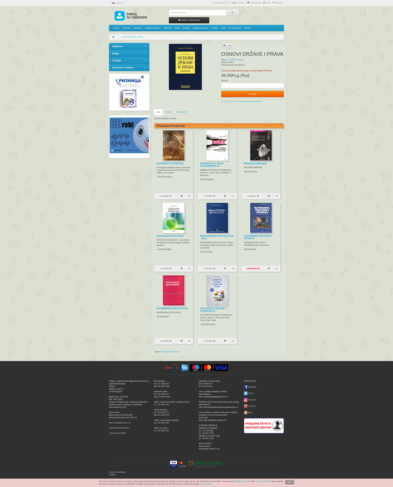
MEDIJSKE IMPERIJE (255, 163)
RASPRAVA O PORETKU (170, 163)
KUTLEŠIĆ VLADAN (235, 60)
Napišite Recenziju (254, 101)
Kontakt (247, 28)
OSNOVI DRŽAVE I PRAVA (132, 37)
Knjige (177, 28)
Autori (223, 28)
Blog (250, 413)
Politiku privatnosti (242, 481)
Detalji (168, 112)
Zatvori (289, 482)
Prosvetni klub (235, 28)
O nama (116, 28)
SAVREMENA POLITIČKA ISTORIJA (257, 237)
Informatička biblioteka (170, 352)
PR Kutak (126, 28)
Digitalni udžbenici (153, 28)
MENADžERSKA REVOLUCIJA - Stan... (216, 237)
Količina (224, 81)
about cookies (206, 484)
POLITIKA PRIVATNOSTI (119, 428)
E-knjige (186, 28)
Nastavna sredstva (200, 28)
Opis (158, 112)
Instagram (252, 400)
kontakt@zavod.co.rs (122, 423)
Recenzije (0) (181, 112)
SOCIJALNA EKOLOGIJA (170, 236)
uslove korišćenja (263, 481)
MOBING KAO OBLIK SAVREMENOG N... (212, 164)
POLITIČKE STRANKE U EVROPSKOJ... (213, 309)
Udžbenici (138, 28)
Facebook (252, 387)
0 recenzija (240, 101)
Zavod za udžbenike (117, 472)
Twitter (250, 393)
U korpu (253, 94)
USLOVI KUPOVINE (117, 433)
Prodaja (214, 28)
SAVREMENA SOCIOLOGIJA (172, 308)
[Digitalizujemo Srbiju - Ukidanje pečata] (264, 425)
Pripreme (167, 28)
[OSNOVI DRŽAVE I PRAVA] (185, 67)
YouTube (252, 406)
